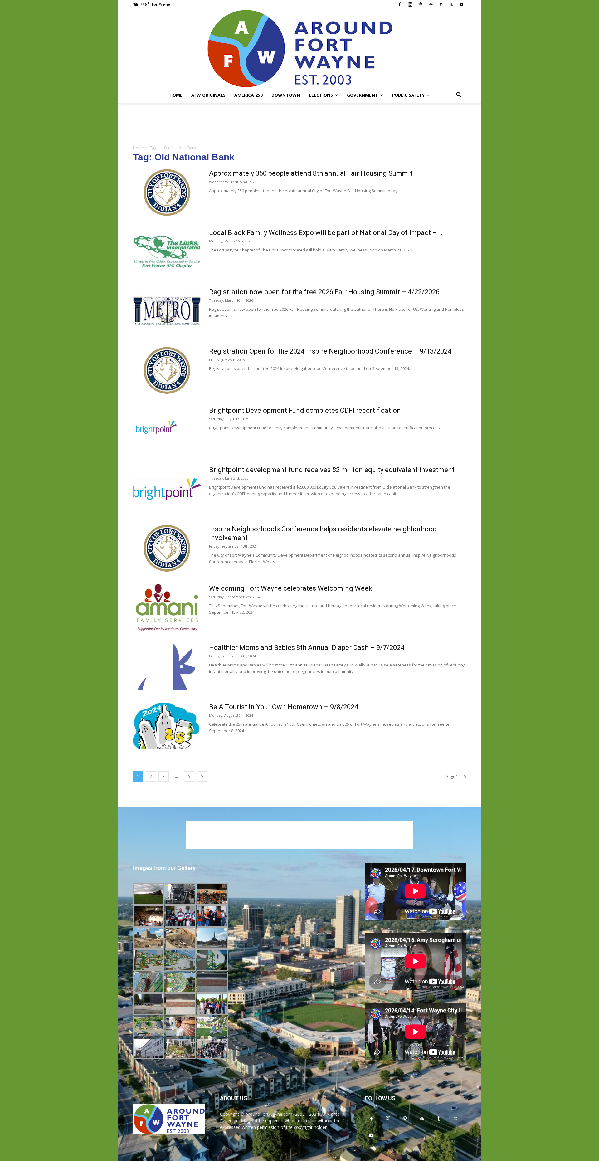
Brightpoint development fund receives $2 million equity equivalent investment (332, 470)
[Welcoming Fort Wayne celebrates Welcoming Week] (167, 607)
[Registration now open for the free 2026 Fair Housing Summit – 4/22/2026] (167, 311)
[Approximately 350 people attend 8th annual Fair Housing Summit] (167, 192)
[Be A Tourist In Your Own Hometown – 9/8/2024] (167, 726)
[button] (458, 96)
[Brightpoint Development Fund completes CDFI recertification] (156, 429)
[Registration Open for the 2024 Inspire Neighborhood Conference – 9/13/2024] (167, 370)
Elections (321, 95)
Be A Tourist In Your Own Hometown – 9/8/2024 (283, 707)
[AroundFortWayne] (299, 48)
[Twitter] (451, 4)
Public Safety (408, 95)
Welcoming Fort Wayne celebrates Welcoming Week (290, 588)
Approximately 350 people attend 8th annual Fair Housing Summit (310, 173)
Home (176, 95)
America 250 (248, 95)
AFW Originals (208, 95)
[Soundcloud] (430, 4)
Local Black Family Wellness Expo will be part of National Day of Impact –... (326, 233)
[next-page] (202, 776)
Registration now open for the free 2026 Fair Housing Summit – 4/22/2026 (324, 292)
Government (362, 95)
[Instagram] (410, 4)
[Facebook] (399, 4)
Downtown (285, 95)
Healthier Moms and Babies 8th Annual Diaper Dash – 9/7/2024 (306, 647)
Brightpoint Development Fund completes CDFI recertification (305, 410)
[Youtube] (461, 4)
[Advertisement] (299, 124)
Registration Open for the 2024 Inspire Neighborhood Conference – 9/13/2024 (330, 351)
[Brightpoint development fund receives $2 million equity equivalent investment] (167, 489)
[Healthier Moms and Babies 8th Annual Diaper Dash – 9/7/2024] (167, 666)
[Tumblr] (441, 4)
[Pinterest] (420, 4)
